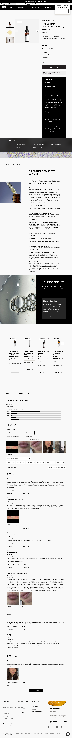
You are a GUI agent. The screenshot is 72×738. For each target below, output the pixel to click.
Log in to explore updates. (36, 1)
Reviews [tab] (8, 393)
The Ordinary (5, 4)
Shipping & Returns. (47, 73)
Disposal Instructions (22, 705)
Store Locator (37, 712)
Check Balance (21, 716)
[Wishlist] (65, 19)
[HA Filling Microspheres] (29, 300)
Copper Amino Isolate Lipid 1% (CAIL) (28, 353)
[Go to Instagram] (52, 727)
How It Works (49, 82)
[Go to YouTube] (57, 727)
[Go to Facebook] (48, 727)
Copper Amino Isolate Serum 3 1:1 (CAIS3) (14, 353)
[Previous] (22, 1)
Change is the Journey (7, 716)
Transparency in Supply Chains (9, 707)
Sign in (34, 709)
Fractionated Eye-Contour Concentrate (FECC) (43, 354)
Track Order (36, 706)
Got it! (62, 11)
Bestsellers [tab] (7, 330)
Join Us (4, 705)
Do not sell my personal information (48, 733)
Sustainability (6, 715)
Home (7, 13)
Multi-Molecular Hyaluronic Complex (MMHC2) (58, 354)
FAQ (18, 704)
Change (13, 723)
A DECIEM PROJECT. (8, 734)
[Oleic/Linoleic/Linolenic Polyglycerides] (7, 300)
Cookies (58, 733)
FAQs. (58, 72)
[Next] (49, 1)
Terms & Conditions (28, 733)
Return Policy (20, 707)
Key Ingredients (50, 86)
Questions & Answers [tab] (23, 393)
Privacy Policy (36, 733)
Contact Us (35, 701)
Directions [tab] (16, 164)
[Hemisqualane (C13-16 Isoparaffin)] (18, 314)
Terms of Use (55, 721)
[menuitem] (4, 4)
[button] (11, 7)
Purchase (20, 715)
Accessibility (6, 713)
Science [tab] (8, 164)
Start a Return (37, 704)
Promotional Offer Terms (23, 708)
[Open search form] (57, 1)
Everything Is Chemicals (8, 718)
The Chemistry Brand (30, 4)
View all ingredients (50, 316)
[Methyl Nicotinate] (18, 285)
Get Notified (54, 67)
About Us (5, 704)
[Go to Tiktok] (61, 727)
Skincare (12, 13)
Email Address (53, 711)
